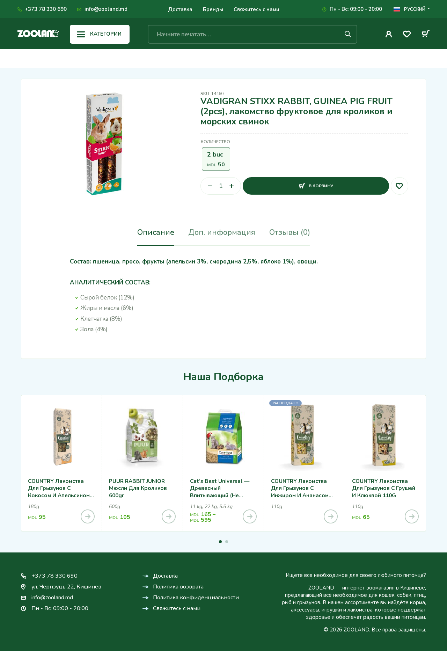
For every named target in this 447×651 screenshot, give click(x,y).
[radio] (216, 159)
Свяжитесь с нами (256, 9)
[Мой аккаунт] (388, 34)
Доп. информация (221, 232)
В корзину (320, 183)
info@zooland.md (106, 9)
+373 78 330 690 (46, 9)
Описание (155, 232)
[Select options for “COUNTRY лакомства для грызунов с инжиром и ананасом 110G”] (331, 516)
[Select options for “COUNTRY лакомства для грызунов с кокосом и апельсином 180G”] (88, 516)
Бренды (213, 9)
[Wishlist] (406, 35)
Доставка (180, 9)
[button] (220, 541)
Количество (215, 142)
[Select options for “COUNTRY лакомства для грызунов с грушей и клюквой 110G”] (412, 516)
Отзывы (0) (289, 232)
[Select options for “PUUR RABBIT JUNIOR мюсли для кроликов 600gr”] (169, 516)
